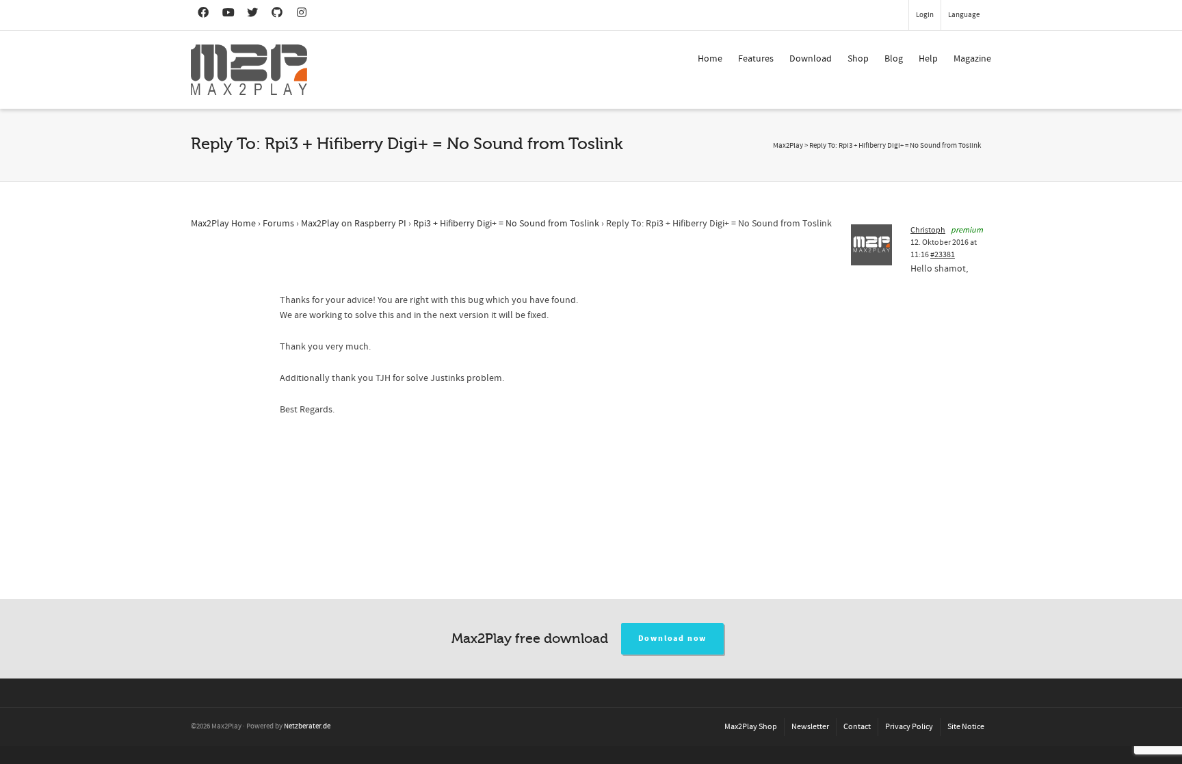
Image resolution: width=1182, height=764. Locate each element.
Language (964, 15)
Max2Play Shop (750, 727)
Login (925, 15)
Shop (858, 59)
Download (810, 59)
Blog (893, 59)
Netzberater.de (307, 726)
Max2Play (788, 145)
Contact (857, 727)
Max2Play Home (223, 224)
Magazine (972, 59)
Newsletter (810, 727)
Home (710, 59)
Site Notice (965, 727)
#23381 (942, 255)
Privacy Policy (909, 727)
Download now (672, 638)
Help (928, 59)
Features (756, 59)
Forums (278, 224)
